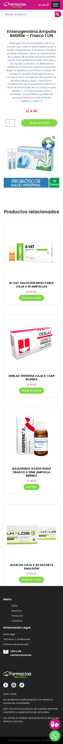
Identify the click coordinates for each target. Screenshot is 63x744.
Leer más (31, 487)
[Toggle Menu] (55, 4)
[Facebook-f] (5, 685)
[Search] (58, 14)
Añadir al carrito (39, 122)
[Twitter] (21, 685)
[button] (54, 138)
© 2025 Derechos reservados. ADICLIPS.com (31, 740)
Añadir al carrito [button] (31, 297)
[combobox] (28, 14)
